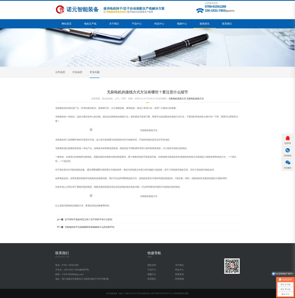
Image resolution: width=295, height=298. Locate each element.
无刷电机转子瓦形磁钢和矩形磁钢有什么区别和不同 (89, 227)
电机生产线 (90, 23)
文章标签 (176, 293)
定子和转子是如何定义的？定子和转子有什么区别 (88, 219)
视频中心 (182, 23)
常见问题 (95, 72)
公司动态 (60, 72)
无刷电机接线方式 (177, 98)
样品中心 (159, 23)
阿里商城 (179, 279)
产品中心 (137, 23)
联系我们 (227, 23)
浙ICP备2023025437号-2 (161, 293)
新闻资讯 (204, 23)
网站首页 (66, 23)
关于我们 (114, 23)
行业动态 (77, 72)
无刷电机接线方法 (195, 98)
